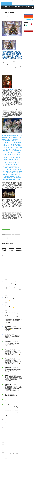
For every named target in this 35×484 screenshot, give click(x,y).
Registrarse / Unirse (11, 0)
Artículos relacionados (6, 243)
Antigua (22, 6)
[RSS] (31, 0)
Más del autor (11, 243)
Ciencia (29, 6)
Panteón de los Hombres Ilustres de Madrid (12, 250)
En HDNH (6, 6)
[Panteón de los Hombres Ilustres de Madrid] (12, 247)
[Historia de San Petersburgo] (5, 247)
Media (19, 6)
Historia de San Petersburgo (4, 250)
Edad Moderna (4, 248)
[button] (32, 7)
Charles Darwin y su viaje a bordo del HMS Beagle (19, 250)
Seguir (31, 17)
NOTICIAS (26, 6)
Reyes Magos (11, 89)
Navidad (4, 51)
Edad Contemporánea (11, 248)
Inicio (3, 6)
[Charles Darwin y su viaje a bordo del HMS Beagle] (19, 247)
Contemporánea (11, 6)
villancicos (3, 56)
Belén (15, 54)
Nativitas (11, 61)
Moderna (16, 6)
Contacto (4, 8)
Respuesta (6, 279)
